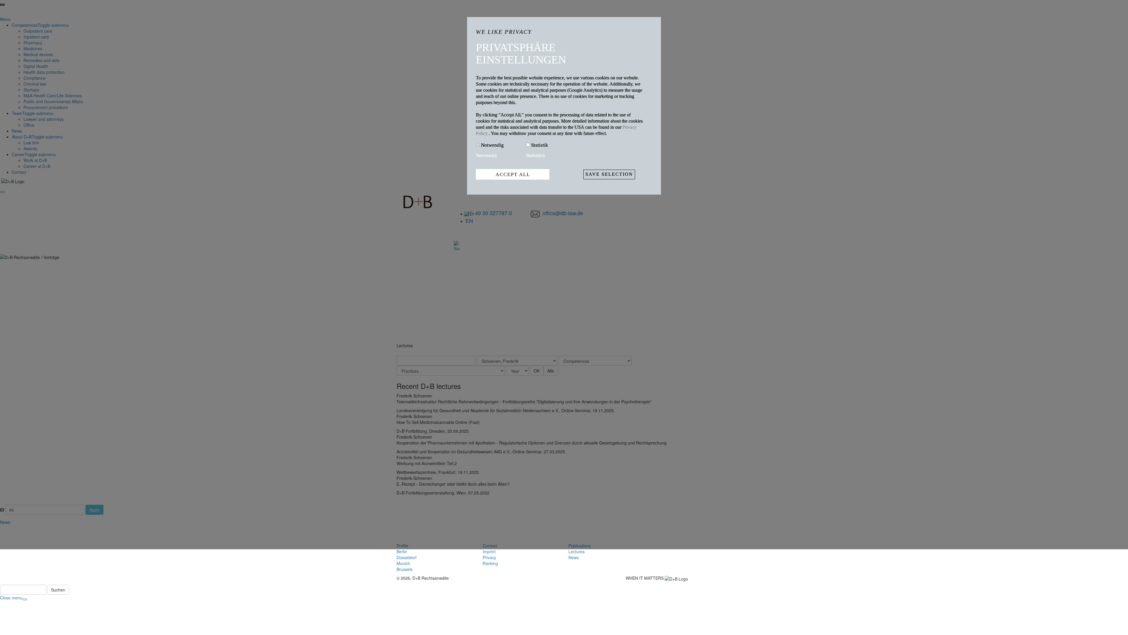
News (573, 557)
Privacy (489, 557)
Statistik (539, 145)
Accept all (513, 174)
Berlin (402, 551)
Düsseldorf (407, 557)
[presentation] (11, 598)
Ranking (490, 563)
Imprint (489, 551)
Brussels (404, 569)
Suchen (58, 590)
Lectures (576, 551)
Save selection (609, 174)
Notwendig (492, 145)
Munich (403, 563)
